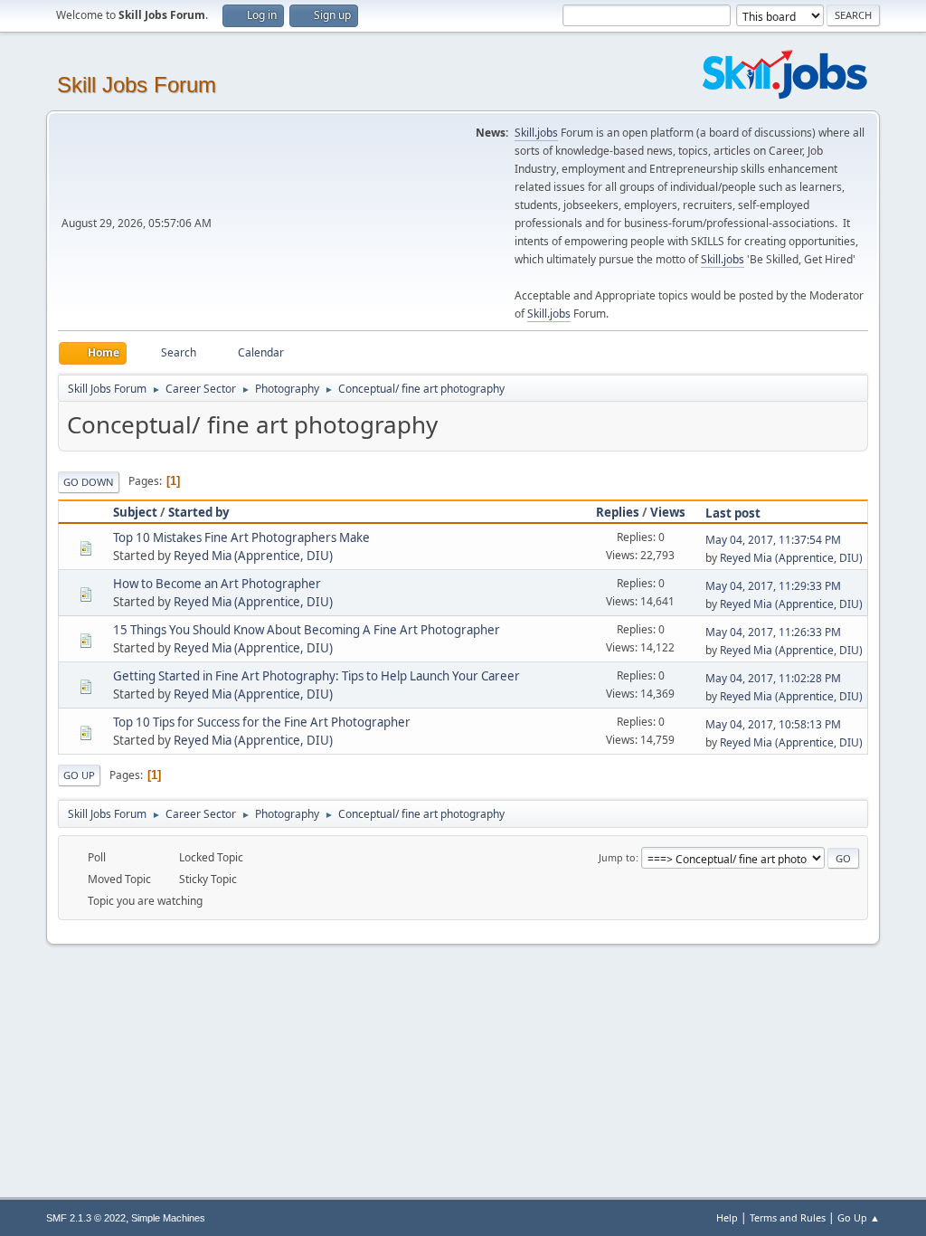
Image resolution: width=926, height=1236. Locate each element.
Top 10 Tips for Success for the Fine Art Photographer (262, 722)
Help (727, 1217)
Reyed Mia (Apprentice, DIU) (253, 555)
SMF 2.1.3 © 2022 (86, 1217)
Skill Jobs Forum (136, 84)
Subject (135, 512)
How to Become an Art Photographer (217, 583)
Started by (199, 512)
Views (667, 512)
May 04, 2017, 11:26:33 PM (773, 632)
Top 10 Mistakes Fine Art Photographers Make (241, 537)
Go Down (88, 482)
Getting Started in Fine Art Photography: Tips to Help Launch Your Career (316, 676)
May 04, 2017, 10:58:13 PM (773, 724)
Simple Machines (168, 1217)
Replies (617, 512)
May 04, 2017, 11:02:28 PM (773, 678)
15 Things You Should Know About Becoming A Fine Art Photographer (306, 630)
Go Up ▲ (858, 1217)
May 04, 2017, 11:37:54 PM (773, 539)
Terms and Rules (788, 1217)
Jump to (617, 857)
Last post (733, 513)
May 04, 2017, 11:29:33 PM (773, 586)
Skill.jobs (536, 132)
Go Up (79, 775)
